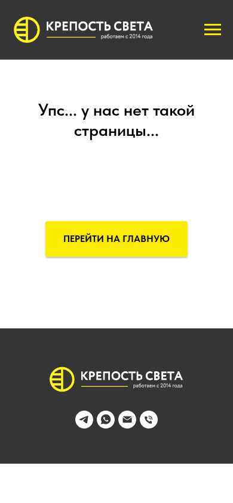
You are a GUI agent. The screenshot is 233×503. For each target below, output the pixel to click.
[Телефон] (149, 425)
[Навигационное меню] (212, 30)
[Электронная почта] (127, 425)
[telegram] (84, 425)
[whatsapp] (106, 425)
